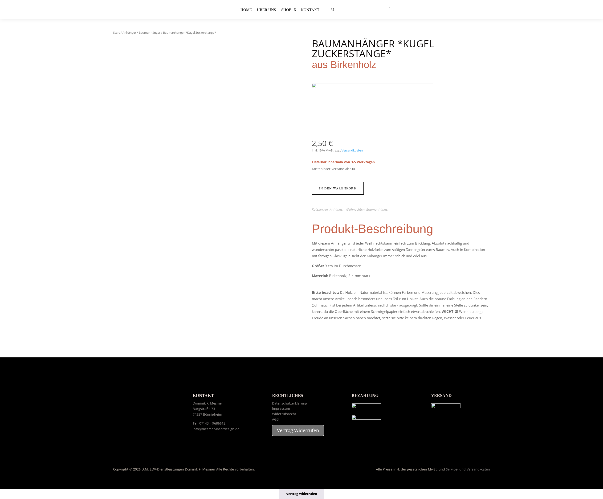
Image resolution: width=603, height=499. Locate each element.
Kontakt (310, 9)
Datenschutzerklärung (289, 403)
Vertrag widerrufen (301, 493)
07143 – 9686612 (212, 423)
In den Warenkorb (337, 188)
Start (116, 32)
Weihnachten (355, 209)
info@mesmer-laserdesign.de (216, 429)
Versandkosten (352, 150)
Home (246, 9)
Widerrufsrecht (284, 414)
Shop (286, 9)
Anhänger (129, 32)
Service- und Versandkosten (468, 469)
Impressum (281, 408)
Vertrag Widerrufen (298, 430)
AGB (275, 419)
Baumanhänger (149, 32)
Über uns (266, 9)
